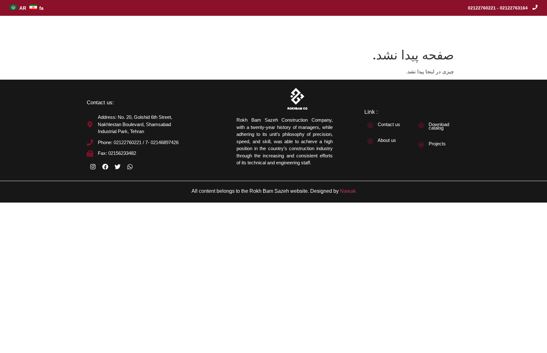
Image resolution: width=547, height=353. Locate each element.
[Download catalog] (421, 125)
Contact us (389, 124)
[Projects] (421, 144)
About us (387, 140)
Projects (437, 143)
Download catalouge (437, 30)
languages (518, 30)
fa (41, 8)
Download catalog (439, 126)
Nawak (348, 191)
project (301, 30)
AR (22, 8)
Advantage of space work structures (362, 30)
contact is (483, 30)
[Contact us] (370, 125)
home (243, 30)
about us (271, 30)
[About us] (370, 141)
